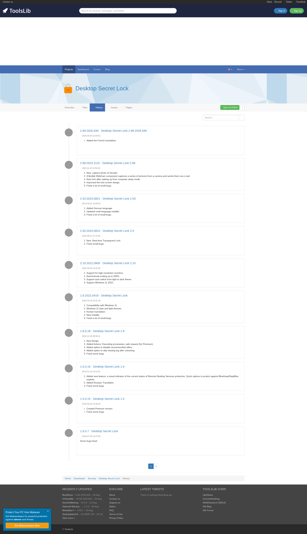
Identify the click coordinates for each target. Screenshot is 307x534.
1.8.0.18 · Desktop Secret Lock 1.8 (102, 331)
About (112, 495)
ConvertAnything (211, 498)
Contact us (7, 2)
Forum (97, 69)
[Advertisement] (153, 41)
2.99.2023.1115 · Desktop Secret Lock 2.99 (107, 163)
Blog (107, 69)
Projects (69, 69)
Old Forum (208, 510)
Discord (277, 2)
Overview (69, 107)
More (239, 69)
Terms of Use (116, 514)
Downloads (79, 478)
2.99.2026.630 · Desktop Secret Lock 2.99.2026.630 (113, 130)
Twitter (288, 2)
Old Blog (207, 506)
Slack (269, 2)
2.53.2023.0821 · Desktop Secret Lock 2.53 (108, 198)
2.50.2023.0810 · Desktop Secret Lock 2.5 (107, 230)
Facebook (301, 2)
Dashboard (83, 69)
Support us (114, 502)
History (99, 107)
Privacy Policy (116, 518)
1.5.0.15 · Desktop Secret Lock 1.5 (102, 398)
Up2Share (208, 495)
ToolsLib (69, 529)
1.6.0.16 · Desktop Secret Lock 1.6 (102, 366)
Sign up (297, 10)
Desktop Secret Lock (102, 88)
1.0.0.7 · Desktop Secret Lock (99, 431)
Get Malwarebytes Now (27, 525)
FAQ (111, 510)
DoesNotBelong (70, 502)
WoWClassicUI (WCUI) (214, 502)
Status (112, 506)
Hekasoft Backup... (71, 506)
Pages (128, 107)
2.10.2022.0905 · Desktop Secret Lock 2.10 (108, 263)
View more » (68, 518)
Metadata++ (68, 510)
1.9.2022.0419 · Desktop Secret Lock (104, 295)
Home (68, 478)
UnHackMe (68, 498)
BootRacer (67, 495)
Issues (114, 107)
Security (92, 478)
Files (84, 107)
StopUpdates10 (70, 514)
